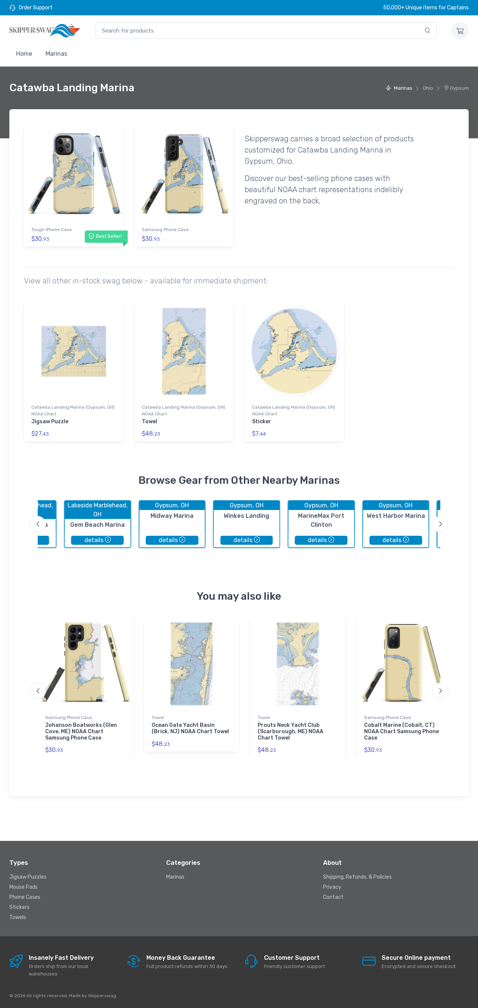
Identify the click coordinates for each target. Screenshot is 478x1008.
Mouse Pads (23, 887)
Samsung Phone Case (165, 229)
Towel (149, 421)
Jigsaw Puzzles (28, 877)
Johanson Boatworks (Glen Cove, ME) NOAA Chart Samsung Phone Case (81, 731)
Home (24, 53)
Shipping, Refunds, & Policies (357, 877)
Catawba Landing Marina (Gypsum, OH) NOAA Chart (73, 411)
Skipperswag (102, 995)
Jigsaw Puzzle (49, 421)
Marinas (56, 53)
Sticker (261, 421)
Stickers (19, 907)
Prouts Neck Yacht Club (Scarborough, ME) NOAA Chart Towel (290, 731)
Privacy (332, 887)
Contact (333, 897)
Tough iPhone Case (51, 229)
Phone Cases (24, 897)
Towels (17, 917)
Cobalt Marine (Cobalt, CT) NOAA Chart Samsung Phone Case (401, 731)
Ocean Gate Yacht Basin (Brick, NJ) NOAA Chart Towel (190, 728)
